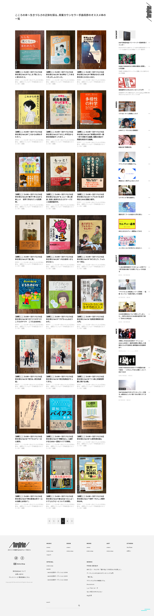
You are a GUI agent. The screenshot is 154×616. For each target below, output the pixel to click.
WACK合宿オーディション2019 (58, 576)
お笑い (129, 551)
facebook (22, 558)
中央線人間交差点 (92, 566)
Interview (127, 275)
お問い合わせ (19, 574)
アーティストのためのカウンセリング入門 (100, 573)
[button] (29, 49)
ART (108, 543)
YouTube (129, 547)
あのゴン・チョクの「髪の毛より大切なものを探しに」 (104, 569)
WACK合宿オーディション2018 (58, 572)
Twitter (16, 558)
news (48, 547)
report (49, 555)
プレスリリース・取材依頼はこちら (19, 577)
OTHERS (130, 543)
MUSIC (130, 375)
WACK (49, 569)
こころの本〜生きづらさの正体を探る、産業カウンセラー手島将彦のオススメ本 (29, 82)
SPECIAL (50, 562)
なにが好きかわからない (94, 592)
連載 (22, 84)
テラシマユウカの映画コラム (96, 580)
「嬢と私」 (90, 577)
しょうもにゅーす (92, 588)
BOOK (17, 80)
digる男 (89, 595)
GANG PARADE (123, 375)
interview (50, 551)
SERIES (89, 562)
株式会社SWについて (19, 571)
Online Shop (21, 564)
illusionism (90, 584)
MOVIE (128, 297)
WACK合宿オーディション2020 (58, 580)
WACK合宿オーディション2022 (128, 351)
